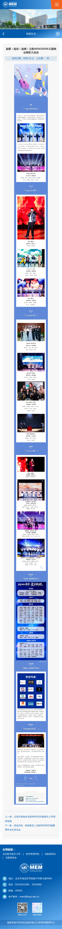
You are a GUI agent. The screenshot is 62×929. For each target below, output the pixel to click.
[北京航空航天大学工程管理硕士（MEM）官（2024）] (10, 5)
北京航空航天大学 (11, 854)
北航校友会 (11, 857)
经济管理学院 (32, 854)
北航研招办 (50, 854)
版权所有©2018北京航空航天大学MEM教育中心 (31, 922)
